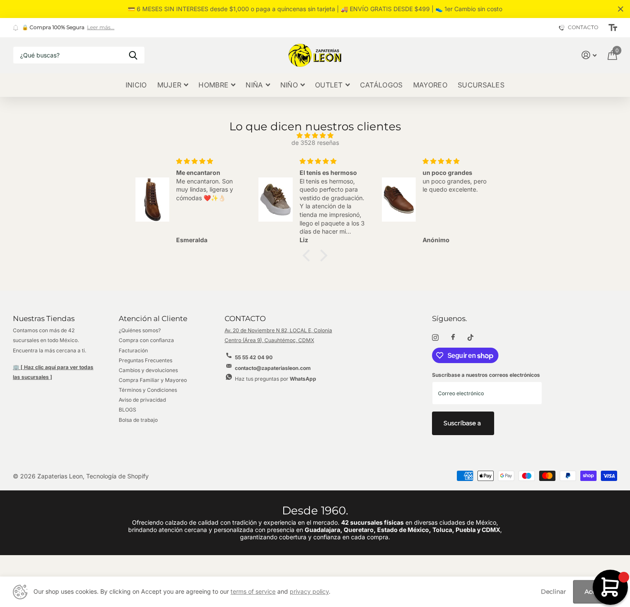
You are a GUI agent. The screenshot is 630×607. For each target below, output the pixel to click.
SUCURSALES (481, 85)
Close (620, 9)
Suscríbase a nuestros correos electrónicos (486, 375)
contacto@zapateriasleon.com (273, 368)
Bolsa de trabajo (138, 420)
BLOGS (127, 409)
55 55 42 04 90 (254, 357)
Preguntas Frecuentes (145, 360)
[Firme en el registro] (589, 55)
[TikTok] (471, 337)
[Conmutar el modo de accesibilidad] (613, 27)
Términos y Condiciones (148, 390)
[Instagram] (435, 337)
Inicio (136, 85)
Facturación (133, 350)
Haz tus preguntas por (275, 379)
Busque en (133, 55)
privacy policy (309, 591)
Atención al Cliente (153, 318)
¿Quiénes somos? (140, 330)
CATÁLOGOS (381, 85)
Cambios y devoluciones (148, 370)
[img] (315, 135)
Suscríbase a (463, 423)
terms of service (253, 591)
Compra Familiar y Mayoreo (153, 380)
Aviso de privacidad (142, 400)
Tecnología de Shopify (117, 476)
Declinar (553, 591)
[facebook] (453, 337)
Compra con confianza (146, 340)
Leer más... (100, 27)
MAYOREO (430, 85)
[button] (309, 255)
